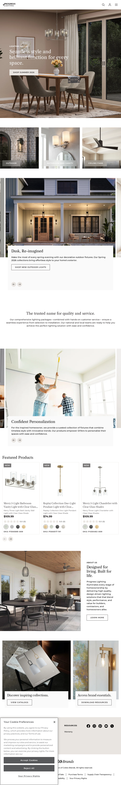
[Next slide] (19, 284)
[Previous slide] (13, 284)
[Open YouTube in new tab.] (106, 727)
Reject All (29, 768)
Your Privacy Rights (78, 778)
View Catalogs (19, 702)
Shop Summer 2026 (24, 72)
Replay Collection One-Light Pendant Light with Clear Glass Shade (59, 507)
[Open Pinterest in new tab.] (100, 727)
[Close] (54, 722)
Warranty (68, 732)
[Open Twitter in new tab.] (112, 727)
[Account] (109, 4)
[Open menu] (116, 4)
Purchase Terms (75, 774)
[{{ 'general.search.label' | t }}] (103, 4)
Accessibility (59, 778)
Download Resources (94, 702)
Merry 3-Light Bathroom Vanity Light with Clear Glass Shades (20, 507)
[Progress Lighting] (8, 4)
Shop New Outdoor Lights (30, 267)
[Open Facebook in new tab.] (88, 727)
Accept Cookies (29, 760)
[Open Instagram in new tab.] (94, 727)
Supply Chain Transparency (100, 774)
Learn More (97, 617)
